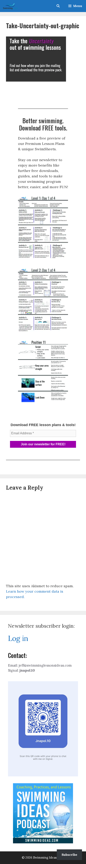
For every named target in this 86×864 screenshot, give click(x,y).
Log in (18, 638)
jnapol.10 (27, 670)
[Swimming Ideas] (10, 6)
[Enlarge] (63, 200)
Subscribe (69, 855)
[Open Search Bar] (58, 6)
